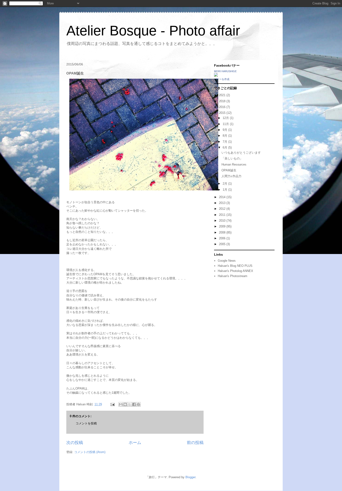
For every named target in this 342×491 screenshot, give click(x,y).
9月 (225, 130)
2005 (222, 244)
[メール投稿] (112, 404)
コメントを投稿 (86, 423)
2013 (222, 203)
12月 (226, 118)
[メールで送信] (120, 404)
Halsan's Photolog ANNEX (235, 271)
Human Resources (233, 164)
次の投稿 (74, 442)
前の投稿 (195, 442)
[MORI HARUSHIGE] (216, 75)
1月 (225, 189)
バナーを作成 (221, 79)
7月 (225, 141)
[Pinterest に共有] (138, 404)
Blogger (190, 477)
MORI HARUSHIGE (225, 71)
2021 (222, 95)
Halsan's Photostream (232, 276)
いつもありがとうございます (241, 152)
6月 (225, 147)
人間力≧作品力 (233, 176)
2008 (222, 232)
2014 (222, 197)
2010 (222, 220)
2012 (222, 208)
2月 (225, 183)
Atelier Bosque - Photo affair (153, 30)
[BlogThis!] (125, 404)
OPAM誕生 (228, 170)
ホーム (135, 442)
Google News (227, 260)
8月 (225, 135)
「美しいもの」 (232, 158)
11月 (226, 124)
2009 (222, 226)
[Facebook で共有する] (134, 404)
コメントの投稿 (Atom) (89, 452)
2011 (222, 215)
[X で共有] (129, 404)
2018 (222, 101)
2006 (222, 238)
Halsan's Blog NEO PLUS (235, 266)
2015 (222, 113)
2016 (222, 107)
